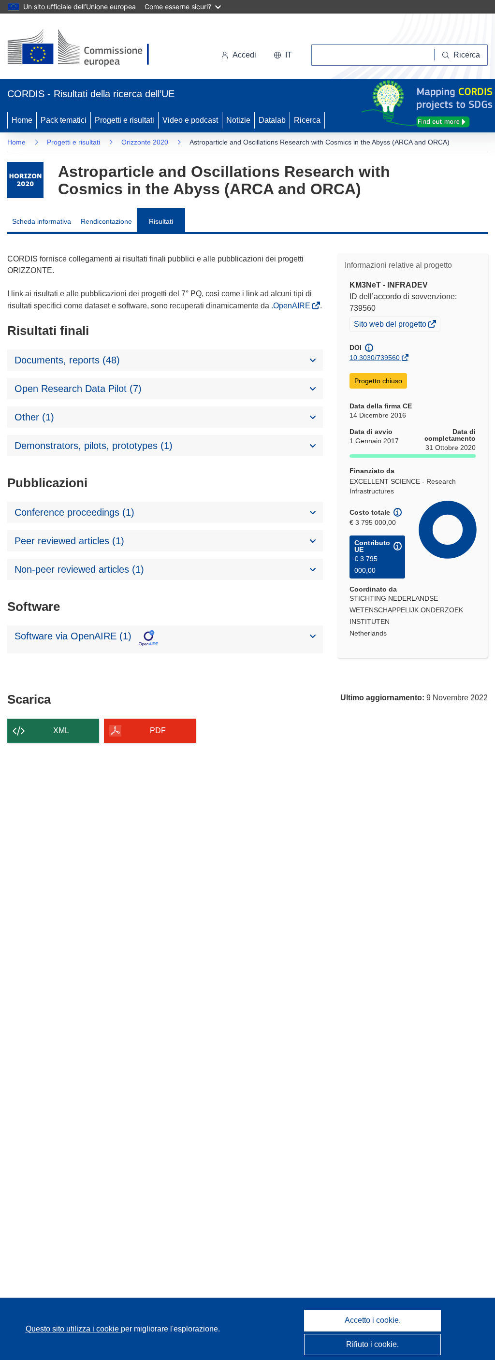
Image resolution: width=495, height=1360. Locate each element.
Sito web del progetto (390, 325)
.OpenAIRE (291, 306)
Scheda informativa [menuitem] (41, 221)
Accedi (244, 55)
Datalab (272, 120)
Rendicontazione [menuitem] (106, 221)
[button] (283, 55)
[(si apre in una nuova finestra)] (84, 48)
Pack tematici (64, 120)
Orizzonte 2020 (144, 142)
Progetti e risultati (124, 120)
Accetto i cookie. (373, 1320)
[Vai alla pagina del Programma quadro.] (25, 180)
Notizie (238, 120)
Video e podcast (190, 120)
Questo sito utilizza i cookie (73, 1329)
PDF (158, 730)
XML (61, 730)
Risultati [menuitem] (161, 221)
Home (22, 120)
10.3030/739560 (374, 358)
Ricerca (307, 120)
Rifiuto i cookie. (372, 1344)
